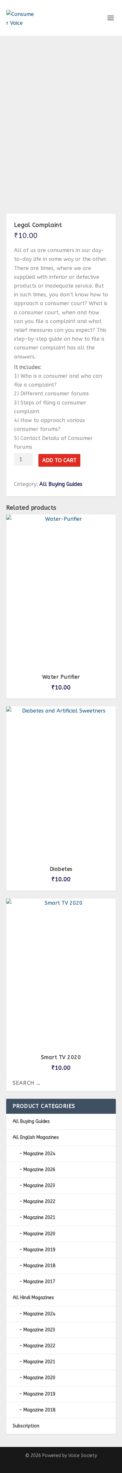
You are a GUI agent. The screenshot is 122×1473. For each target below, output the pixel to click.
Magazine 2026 (39, 1169)
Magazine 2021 (39, 1217)
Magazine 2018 (39, 1265)
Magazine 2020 (39, 1234)
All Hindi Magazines (33, 1297)
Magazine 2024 (39, 1153)
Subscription (26, 1426)
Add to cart (59, 460)
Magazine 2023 (39, 1185)
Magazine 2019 (39, 1250)
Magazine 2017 (39, 1281)
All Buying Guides (60, 484)
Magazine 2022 (39, 1201)
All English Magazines (36, 1137)
